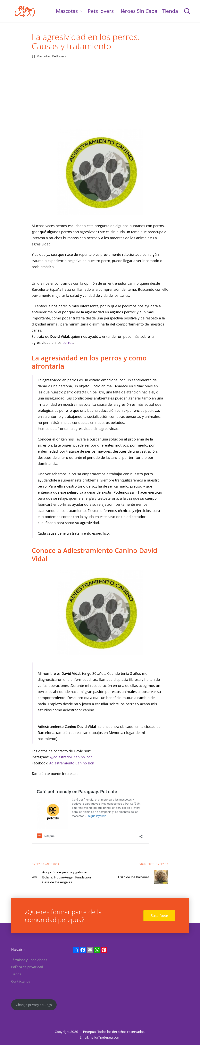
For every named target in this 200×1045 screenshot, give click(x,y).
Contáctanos (20, 981)
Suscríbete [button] (159, 915)
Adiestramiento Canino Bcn (71, 763)
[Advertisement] (100, 94)
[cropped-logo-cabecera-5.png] (25, 11)
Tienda (16, 974)
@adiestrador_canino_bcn (71, 757)
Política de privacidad (27, 967)
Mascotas (44, 56)
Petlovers (59, 56)
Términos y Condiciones (29, 960)
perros (67, 342)
